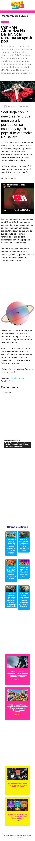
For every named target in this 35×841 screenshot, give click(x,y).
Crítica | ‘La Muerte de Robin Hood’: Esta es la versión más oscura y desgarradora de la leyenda (11, 600)
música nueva (14, 445)
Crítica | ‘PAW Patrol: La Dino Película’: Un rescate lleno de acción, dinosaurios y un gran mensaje (11, 574)
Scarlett (25, 445)
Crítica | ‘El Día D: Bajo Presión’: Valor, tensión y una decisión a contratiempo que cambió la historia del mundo (24, 601)
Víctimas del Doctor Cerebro (14, 446)
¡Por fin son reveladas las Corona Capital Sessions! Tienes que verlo (17, 816)
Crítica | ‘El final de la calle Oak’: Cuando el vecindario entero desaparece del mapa (24, 545)
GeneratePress (19, 838)
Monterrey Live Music (15, 15)
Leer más (5, 76)
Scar (11, 381)
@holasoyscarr (18, 378)
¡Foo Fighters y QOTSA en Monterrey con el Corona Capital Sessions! (17, 785)
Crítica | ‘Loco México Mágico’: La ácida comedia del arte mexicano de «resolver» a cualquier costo (11, 547)
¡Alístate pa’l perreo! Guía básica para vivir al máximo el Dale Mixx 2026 (23, 572)
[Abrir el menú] (17, 11)
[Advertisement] (17, 283)
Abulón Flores (9, 443)
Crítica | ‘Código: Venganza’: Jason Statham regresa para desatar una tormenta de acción (17, 674)
